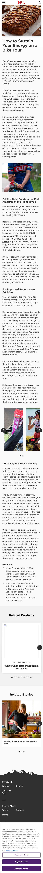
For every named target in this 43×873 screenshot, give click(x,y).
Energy (5, 786)
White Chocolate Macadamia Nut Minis (21, 667)
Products (7, 782)
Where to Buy (6, 791)
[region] (21, 847)
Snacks (19, 786)
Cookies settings (21, 855)
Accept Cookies (21, 868)
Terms (5, 814)
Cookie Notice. (12, 850)
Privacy (5, 810)
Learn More (9, 806)
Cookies (20, 810)
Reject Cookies (21, 862)
